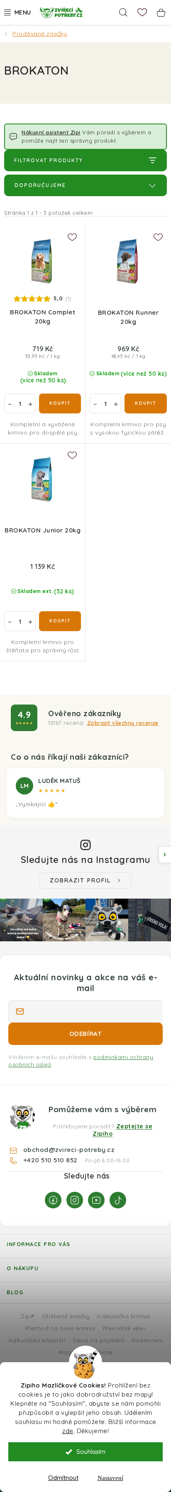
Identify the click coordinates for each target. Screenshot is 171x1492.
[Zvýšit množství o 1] (30, 403)
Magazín (71, 1352)
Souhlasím (90, 1452)
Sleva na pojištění (98, 1340)
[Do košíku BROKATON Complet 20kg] (60, 403)
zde (67, 1431)
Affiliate (101, 1352)
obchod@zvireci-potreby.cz (69, 1149)
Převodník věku (124, 1328)
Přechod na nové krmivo (60, 1328)
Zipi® (27, 1315)
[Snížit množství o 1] (10, 403)
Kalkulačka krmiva (123, 1315)
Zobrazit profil (80, 880)
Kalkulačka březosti (37, 1340)
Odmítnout (63, 1478)
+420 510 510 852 (51, 1160)
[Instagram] (74, 1200)
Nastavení (110, 1478)
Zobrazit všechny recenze (123, 722)
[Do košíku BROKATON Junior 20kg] (60, 621)
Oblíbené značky (66, 1315)
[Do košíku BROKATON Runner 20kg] (146, 403)
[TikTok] (118, 1200)
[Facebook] (53, 1200)
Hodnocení (147, 1340)
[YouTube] (96, 1200)
